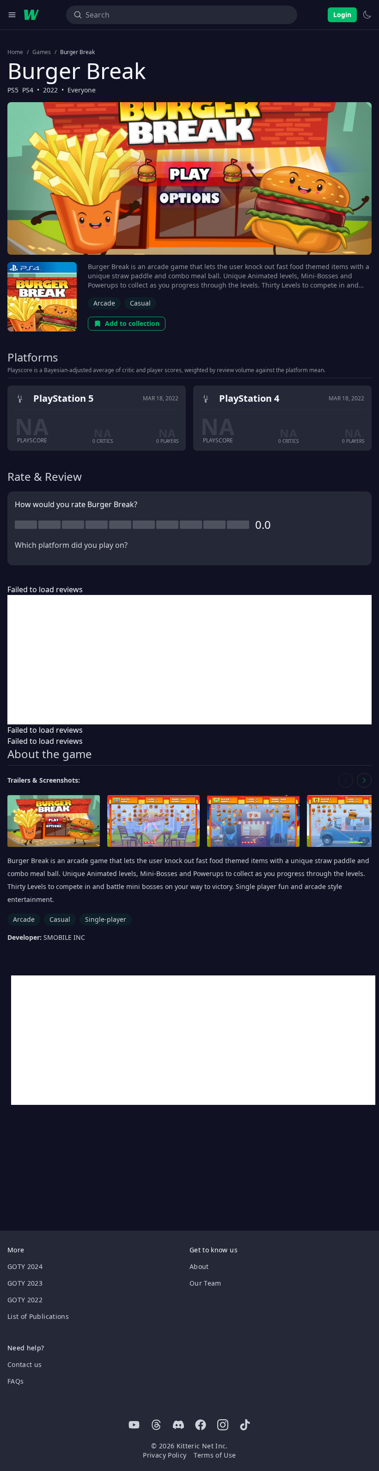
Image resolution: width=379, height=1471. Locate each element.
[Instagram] (222, 1424)
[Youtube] (134, 1424)
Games (41, 52)
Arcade (104, 303)
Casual (140, 303)
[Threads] (156, 1424)
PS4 (27, 90)
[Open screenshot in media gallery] (53, 821)
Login (342, 14)
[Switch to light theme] (367, 14)
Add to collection (132, 323)
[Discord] (178, 1424)
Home (15, 52)
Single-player (105, 919)
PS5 (12, 90)
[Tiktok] (245, 1424)
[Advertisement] (189, 659)
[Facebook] (200, 1424)
